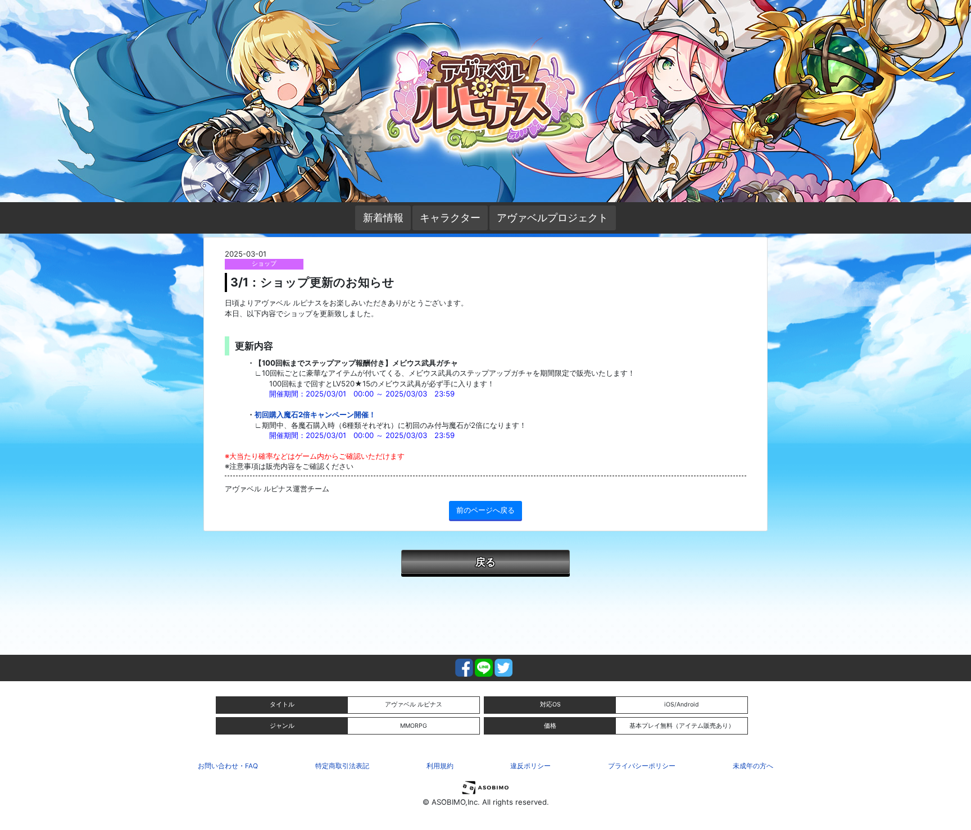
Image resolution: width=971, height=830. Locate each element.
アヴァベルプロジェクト (552, 217)
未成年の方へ (753, 765)
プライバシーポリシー (641, 765)
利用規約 (439, 765)
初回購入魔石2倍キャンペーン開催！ (315, 414)
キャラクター (450, 217)
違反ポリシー (530, 765)
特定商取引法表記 (342, 765)
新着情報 (383, 217)
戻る (485, 561)
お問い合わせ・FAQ (228, 765)
